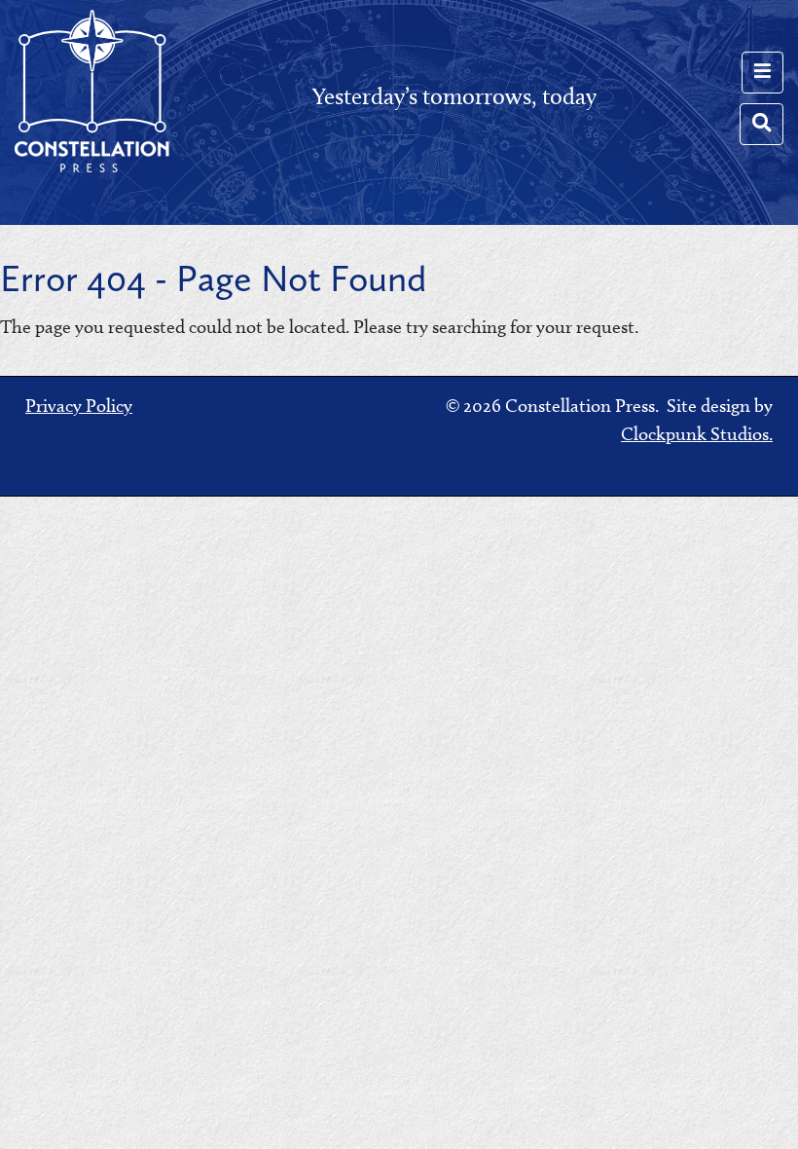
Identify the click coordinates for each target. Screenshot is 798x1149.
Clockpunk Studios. (697, 434)
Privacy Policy (78, 405)
